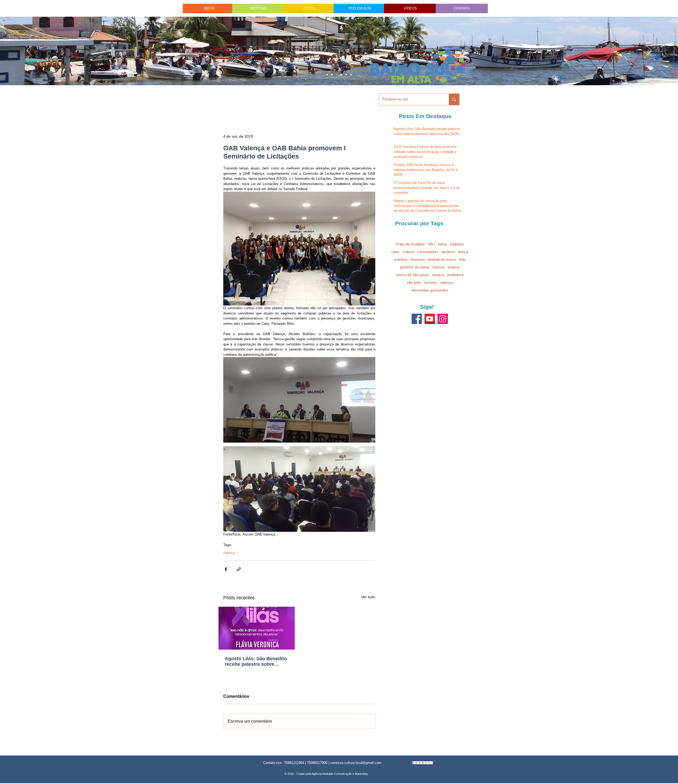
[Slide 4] (332, 74)
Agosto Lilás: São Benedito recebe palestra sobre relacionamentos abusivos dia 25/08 (256, 661)
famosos (418, 259)
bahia (442, 244)
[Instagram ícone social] (443, 319)
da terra (448, 252)
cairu (395, 252)
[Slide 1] (327, 74)
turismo (430, 282)
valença (229, 553)
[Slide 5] (346, 74)
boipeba (457, 244)
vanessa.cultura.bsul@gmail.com (355, 763)
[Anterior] (29, 50)
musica (438, 275)
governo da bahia (414, 267)
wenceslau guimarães (430, 290)
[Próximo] (649, 50)
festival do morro (442, 259)
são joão (414, 282)
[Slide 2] (341, 74)
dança (463, 252)
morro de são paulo (412, 275)
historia (438, 267)
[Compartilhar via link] (238, 569)
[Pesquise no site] (454, 99)
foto (462, 259)
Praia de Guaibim (410, 244)
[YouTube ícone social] (430, 319)
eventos (400, 259)
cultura (408, 252)
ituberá (454, 267)
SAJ (431, 244)
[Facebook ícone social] (417, 319)
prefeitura (455, 275)
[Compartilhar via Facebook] (225, 569)
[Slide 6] (336, 74)
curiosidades (427, 252)
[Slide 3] (351, 74)
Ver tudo (368, 597)
